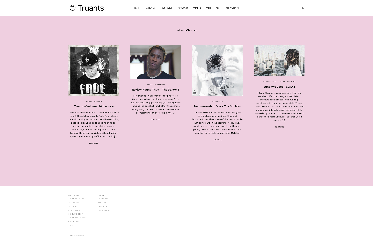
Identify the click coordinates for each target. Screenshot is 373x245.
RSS (218, 8)
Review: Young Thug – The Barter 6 (155, 90)
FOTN (70, 225)
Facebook (102, 206)
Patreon (197, 8)
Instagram (182, 8)
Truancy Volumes (94, 101)
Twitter (102, 202)
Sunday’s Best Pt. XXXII (279, 87)
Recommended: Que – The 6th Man (217, 106)
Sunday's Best (289, 82)
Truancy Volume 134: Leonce (94, 106)
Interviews (74, 202)
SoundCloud (104, 210)
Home (136, 8)
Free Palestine (232, 8)
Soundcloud (167, 8)
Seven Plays (74, 210)
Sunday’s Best (75, 214)
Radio (208, 8)
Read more (93, 143)
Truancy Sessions (77, 218)
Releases (161, 85)
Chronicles (151, 85)
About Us (151, 8)
